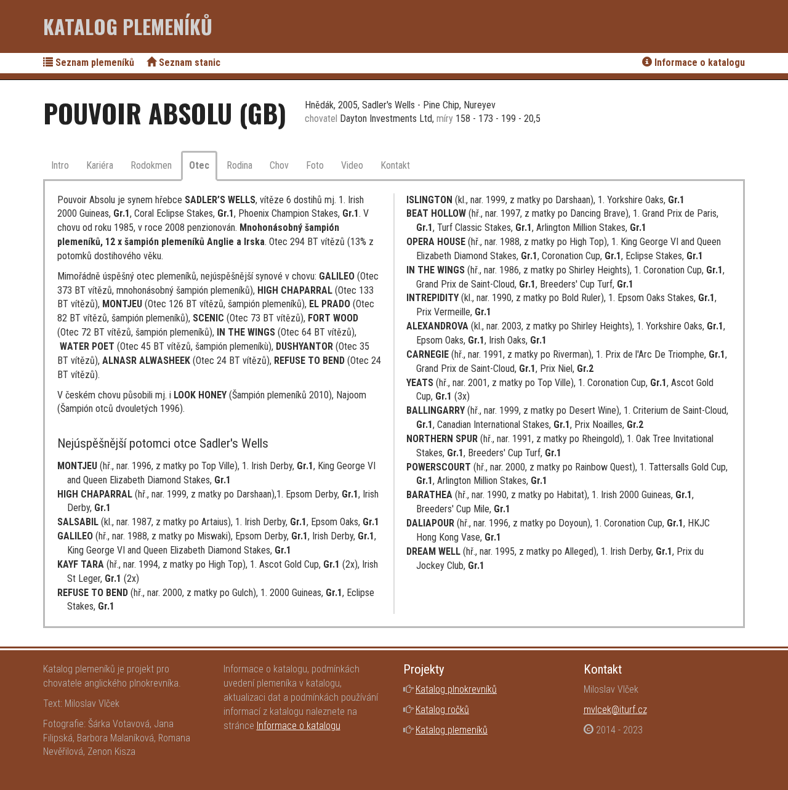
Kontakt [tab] (395, 165)
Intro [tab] (60, 165)
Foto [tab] (315, 165)
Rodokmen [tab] (151, 165)
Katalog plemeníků (127, 26)
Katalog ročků (442, 709)
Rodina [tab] (239, 165)
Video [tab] (352, 165)
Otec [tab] (199, 165)
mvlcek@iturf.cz (615, 709)
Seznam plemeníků (93, 62)
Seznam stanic (188, 62)
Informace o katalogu (698, 62)
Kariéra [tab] (99, 165)
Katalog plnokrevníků (456, 689)
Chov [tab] (279, 165)
